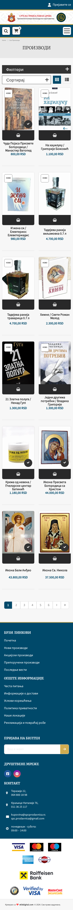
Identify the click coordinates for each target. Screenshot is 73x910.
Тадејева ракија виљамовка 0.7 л (54, 231)
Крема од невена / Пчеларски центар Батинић (18, 485)
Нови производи (16, 648)
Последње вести (15, 670)
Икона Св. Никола (54, 570)
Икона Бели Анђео (18, 570)
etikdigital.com (26, 904)
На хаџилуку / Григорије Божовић (55, 147)
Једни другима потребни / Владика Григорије (55, 401)
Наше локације (14, 716)
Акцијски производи (18, 655)
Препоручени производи (22, 663)
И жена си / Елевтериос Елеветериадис (18, 231)
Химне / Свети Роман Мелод (55, 316)
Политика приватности (20, 708)
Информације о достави (21, 694)
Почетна (10, 641)
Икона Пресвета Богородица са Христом (54, 485)
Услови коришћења (17, 701)
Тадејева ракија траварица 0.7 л (18, 316)
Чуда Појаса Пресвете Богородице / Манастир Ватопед (18, 147)
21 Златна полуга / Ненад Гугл (18, 401)
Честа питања (13, 686)
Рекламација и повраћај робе (25, 723)
